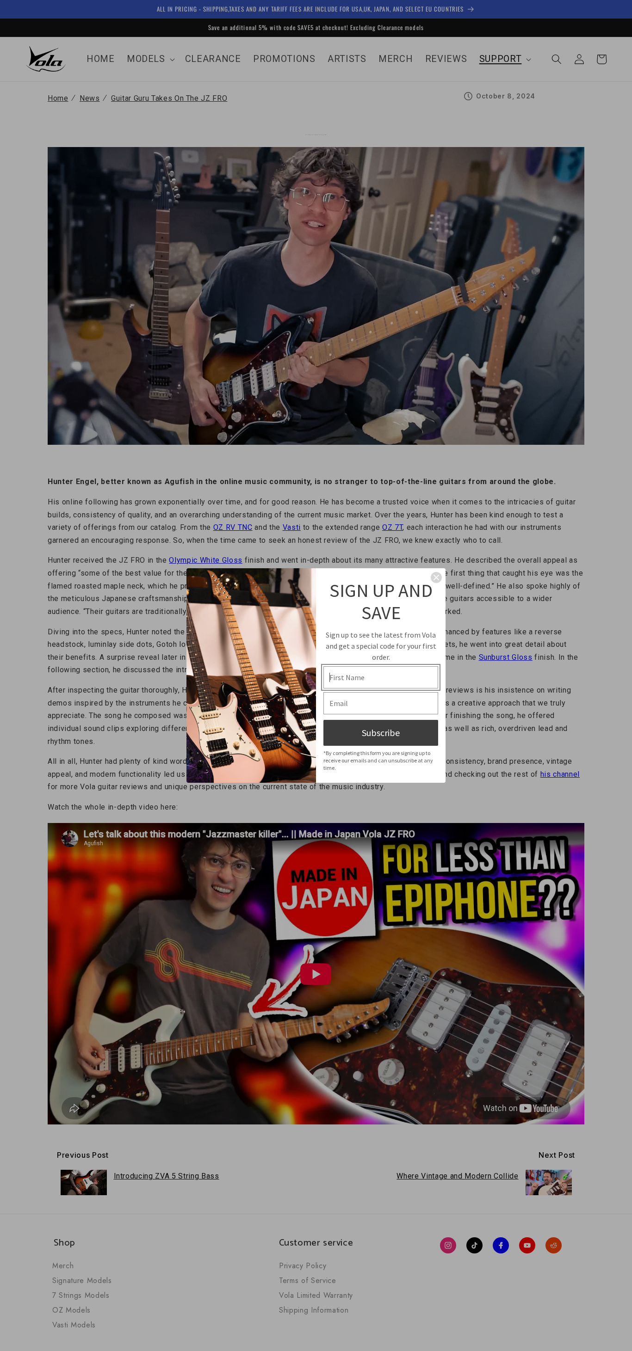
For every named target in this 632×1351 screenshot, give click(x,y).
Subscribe (381, 732)
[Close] (436, 577)
